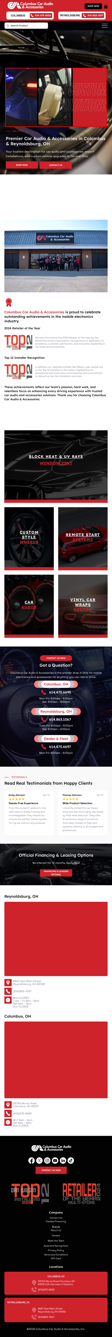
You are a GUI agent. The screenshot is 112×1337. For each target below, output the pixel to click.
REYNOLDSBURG (70, 15)
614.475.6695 (60, 692)
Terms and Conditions (56, 1254)
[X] (39, 1160)
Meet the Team (56, 1240)
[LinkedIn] (63, 1160)
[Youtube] (55, 1160)
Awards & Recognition (56, 1245)
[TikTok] (71, 1160)
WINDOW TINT (56, 463)
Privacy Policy (56, 1250)
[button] (106, 6)
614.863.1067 (60, 719)
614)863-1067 (46, 1317)
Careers (56, 1235)
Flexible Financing (56, 1221)
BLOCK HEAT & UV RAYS (56, 456)
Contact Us (56, 1217)
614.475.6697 (60, 746)
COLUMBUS (18, 15)
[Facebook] (31, 1160)
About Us (56, 1230)
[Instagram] (47, 1160)
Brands (56, 1226)
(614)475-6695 (22, 1113)
